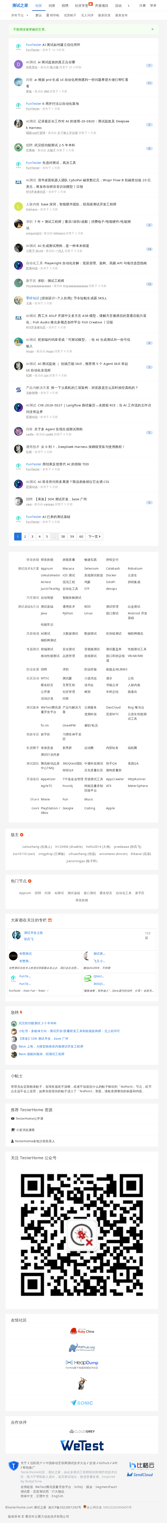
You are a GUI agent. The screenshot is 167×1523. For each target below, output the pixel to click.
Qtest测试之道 (104, 976)
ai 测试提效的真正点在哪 (50, 62)
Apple (110, 808)
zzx (46, 375)
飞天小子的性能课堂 (100, 961)
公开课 (45, 692)
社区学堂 (83, 5)
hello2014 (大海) (98, 847)
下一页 (94, 536)
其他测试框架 (93, 575)
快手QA (111, 763)
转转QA (68, 770)
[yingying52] (18, 223)
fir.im (45, 725)
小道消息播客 (25, 1130)
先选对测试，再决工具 (51, 162)
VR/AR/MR (135, 656)
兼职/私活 (91, 725)
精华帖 (54, 15)
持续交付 (112, 559)
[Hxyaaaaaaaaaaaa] (18, 283)
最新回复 (104, 15)
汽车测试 (33, 597)
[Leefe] (18, 431)
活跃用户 (36, 1463)
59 (72, 536)
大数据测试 (70, 633)
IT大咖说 (58, 1491)
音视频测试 (92, 649)
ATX (109, 786)
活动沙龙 (47, 698)
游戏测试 (90, 656)
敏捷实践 (90, 559)
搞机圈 (132, 748)
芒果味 (30, 150)
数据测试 (90, 633)
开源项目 (102, 5)
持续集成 (134, 582)
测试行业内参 (50, 754)
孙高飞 (28, 939)
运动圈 (89, 748)
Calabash (113, 568)
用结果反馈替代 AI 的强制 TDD (57, 464)
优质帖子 (70, 15)
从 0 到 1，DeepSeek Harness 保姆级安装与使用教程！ (75, 446)
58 (63, 536)
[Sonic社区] (82, 1402)
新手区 (45, 734)
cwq (29, 504)
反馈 (92, 1463)
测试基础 (47, 606)
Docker (111, 575)
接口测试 (112, 613)
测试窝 (25, 1491)
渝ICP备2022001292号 (63, 1507)
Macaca (68, 568)
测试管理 (112, 606)
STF (87, 589)
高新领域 (33, 633)
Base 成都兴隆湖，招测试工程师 (42, 1054)
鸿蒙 (87, 582)
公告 (131, 678)
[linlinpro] (18, 206)
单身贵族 (47, 748)
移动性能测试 (50, 656)
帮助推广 (29, 1467)
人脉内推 (134, 685)
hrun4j (68, 786)
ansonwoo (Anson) (113, 854)
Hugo (30, 351)
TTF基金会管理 (73, 779)
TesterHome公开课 (29, 1118)
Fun (65, 799)
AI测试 (45, 633)
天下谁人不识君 (67, 133)
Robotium (135, 568)
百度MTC (112, 714)
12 (149, 284)
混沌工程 (69, 582)
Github (104, 1463)
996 (46, 91)
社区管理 (69, 692)
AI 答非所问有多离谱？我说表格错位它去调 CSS (67, 481)
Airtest (46, 582)
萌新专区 (33, 734)
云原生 (132, 575)
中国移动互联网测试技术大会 (66, 1463)
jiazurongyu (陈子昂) (82, 861)
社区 (38, 5)
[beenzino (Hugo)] (18, 341)
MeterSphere (138, 786)
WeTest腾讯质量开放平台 (53, 1487)
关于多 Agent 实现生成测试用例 (54, 429)
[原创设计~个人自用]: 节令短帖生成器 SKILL (66, 298)
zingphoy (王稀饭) (51, 854)
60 (81, 536)
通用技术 (69, 606)
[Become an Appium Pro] (82, 1431)
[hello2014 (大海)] (18, 300)
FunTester (33, 50)
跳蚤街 (132, 692)
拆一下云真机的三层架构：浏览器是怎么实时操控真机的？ (82, 387)
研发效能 (33, 559)
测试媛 (67, 678)
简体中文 (27, 1496)
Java (44, 613)
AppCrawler (115, 779)
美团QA (133, 763)
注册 (142, 5)
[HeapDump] (82, 1364)
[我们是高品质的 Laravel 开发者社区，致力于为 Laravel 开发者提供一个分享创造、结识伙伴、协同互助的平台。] (82, 1347)
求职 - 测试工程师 (45, 280)
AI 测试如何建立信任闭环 (53, 44)
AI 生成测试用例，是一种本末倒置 (57, 245)
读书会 (89, 685)
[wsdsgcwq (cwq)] (18, 501)
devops (111, 589)
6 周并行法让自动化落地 (52, 103)
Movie (45, 799)
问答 (52, 5)
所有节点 (18, 15)
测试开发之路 (33, 933)
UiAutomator (50, 575)
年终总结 (112, 692)
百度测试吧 (41, 1491)
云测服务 (90, 707)
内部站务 (112, 748)
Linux (88, 613)
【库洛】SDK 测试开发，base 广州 (56, 499)
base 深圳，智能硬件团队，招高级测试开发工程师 (71, 204)
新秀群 (67, 748)
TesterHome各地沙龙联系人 (35, 1141)
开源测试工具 (93, 779)
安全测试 (69, 649)
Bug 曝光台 (136, 707)
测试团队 (33, 763)
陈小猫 (54, 67)
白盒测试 (134, 606)
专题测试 (33, 649)
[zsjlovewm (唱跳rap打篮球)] (18, 123)
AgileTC (47, 786)
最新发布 (121, 15)
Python (68, 613)
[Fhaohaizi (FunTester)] (18, 47)
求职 (66, 669)
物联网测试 (49, 640)
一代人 (59, 251)
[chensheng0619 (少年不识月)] (14, 1031)
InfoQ (78, 1487)
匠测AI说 (32, 268)
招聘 (65, 5)
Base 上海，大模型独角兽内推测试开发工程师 (51, 1046)
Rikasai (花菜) (141, 854)
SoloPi (110, 582)
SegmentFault (106, 1487)
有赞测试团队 (25, 961)
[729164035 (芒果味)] (18, 147)
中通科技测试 (93, 763)
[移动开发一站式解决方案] (82, 1445)
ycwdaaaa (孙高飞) (127, 847)
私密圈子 (33, 748)
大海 (29, 303)
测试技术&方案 (28, 568)
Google (68, 808)
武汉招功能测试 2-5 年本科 (50, 145)
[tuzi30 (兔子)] (14, 1054)
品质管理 (69, 656)
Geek (35, 808)
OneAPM (69, 725)
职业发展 (33, 669)
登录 (153, 5)
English (57, 1496)
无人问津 (87, 15)
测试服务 (33, 707)
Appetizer (48, 779)
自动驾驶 (47, 597)
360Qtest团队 (73, 763)
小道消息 (90, 678)
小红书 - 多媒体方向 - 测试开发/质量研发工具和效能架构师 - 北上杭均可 (69, 1031)
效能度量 (69, 559)
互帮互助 (69, 685)
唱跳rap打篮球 (35, 133)
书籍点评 (112, 685)
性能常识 (47, 624)
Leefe (29, 434)
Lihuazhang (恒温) (82, 854)
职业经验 (90, 669)
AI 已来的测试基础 (48, 516)
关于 (24, 1463)
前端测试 (47, 649)
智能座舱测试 (72, 597)
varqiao (49, 504)
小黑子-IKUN (34, 251)
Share (34, 799)
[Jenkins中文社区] (82, 1383)
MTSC (45, 678)
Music (89, 799)
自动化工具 (70, 589)
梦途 (29, 91)
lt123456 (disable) (69, 847)
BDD (87, 606)
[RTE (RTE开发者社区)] (18, 182)
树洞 (87, 692)
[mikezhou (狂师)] (18, 366)
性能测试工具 (137, 649)
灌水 (109, 678)
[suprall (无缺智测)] (18, 389)
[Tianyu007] (14, 1046)
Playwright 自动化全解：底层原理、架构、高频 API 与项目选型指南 (86, 263)
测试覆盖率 (114, 649)
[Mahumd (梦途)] (18, 82)
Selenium (91, 568)
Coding (89, 808)
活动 (118, 5)
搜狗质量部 (114, 770)
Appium (47, 568)
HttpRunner (137, 779)
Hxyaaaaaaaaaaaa (38, 286)
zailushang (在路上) (37, 847)
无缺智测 (32, 393)
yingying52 (33, 233)
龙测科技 (90, 714)
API (114, 1463)
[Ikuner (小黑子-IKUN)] (18, 248)
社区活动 (33, 678)
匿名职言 (47, 685)
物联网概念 (136, 633)
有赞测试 (25, 953)
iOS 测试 (69, 575)
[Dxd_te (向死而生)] (18, 64)
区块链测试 (114, 633)
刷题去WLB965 (117, 669)
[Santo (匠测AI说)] (18, 265)
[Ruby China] (82, 1330)
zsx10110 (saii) (24, 854)
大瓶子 (51, 150)
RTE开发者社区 (36, 192)
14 (149, 249)
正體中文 (42, 1496)
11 (149, 83)
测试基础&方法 (28, 606)
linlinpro (32, 209)
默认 (39, 15)
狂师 (29, 375)
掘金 (89, 1487)
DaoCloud (113, 707)
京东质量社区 (93, 770)
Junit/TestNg (50, 589)
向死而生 (32, 67)
